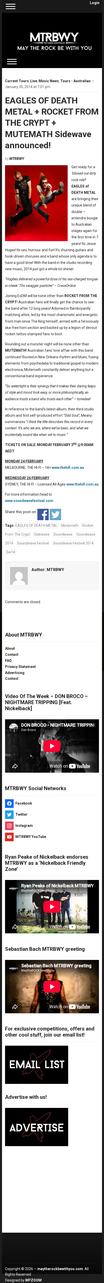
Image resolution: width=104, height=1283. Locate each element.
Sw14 (10, 552)
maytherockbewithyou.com (60, 1269)
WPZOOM (33, 1280)
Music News (49, 81)
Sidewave (41, 534)
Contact (11, 655)
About (10, 648)
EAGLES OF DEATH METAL (36, 525)
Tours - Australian (75, 81)
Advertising (14, 673)
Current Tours (17, 81)
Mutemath (69, 525)
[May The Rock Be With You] (54, 37)
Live (33, 81)
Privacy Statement (20, 667)
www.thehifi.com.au (68, 468)
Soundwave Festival (33, 543)
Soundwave (63, 534)
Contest (11, 679)
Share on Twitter (55, 514)
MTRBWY (16, 159)
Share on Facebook (43, 514)
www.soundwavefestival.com (29, 501)
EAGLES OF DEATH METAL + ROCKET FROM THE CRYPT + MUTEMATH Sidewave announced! (52, 122)
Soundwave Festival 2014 (73, 543)
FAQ (8, 661)
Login (94, 3)
